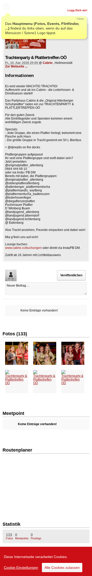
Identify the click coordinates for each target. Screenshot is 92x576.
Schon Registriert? (74, 3)
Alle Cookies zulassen (62, 567)
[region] (46, 561)
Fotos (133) (15, 333)
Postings (36, 536)
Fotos (9, 536)
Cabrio (47, 63)
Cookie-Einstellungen (21, 567)
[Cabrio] (46, 480)
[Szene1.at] (25, 7)
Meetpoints (22, 536)
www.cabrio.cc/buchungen (23, 248)
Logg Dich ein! (77, 10)
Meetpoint (13, 413)
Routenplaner (17, 450)
